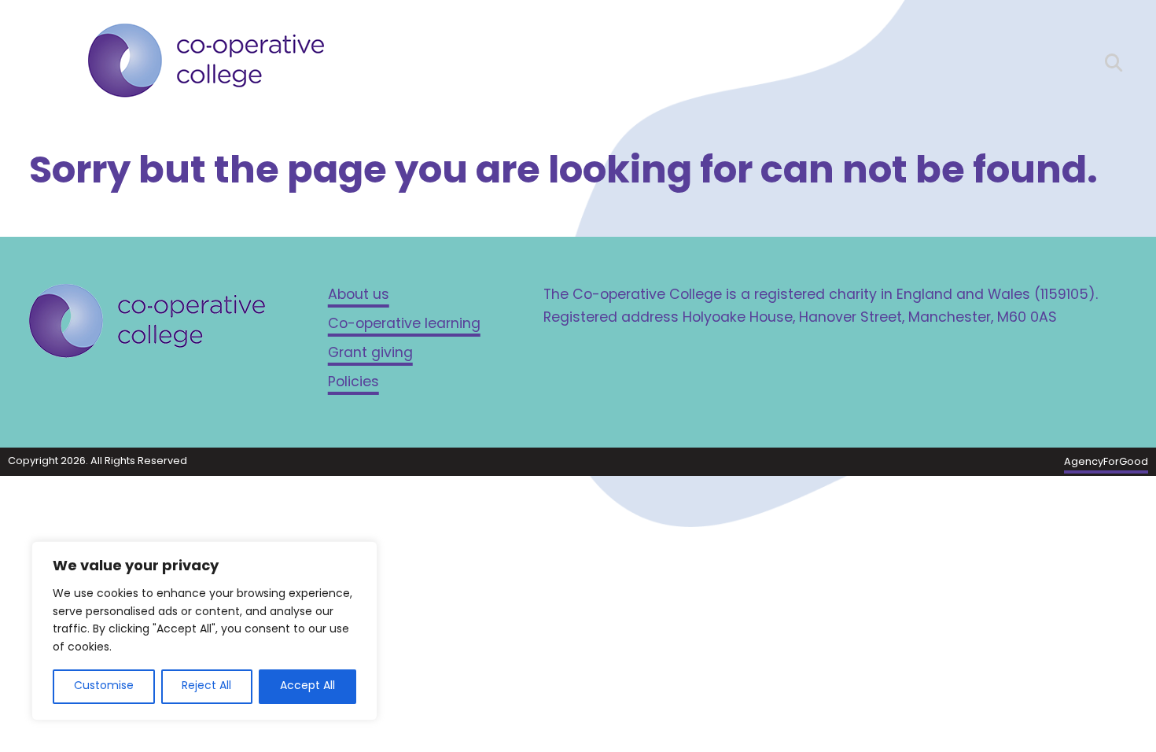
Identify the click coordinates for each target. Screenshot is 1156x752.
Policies (353, 382)
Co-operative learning (404, 324)
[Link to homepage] (206, 64)
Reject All (206, 686)
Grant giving (370, 353)
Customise (104, 686)
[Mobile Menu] (42, 59)
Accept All (307, 686)
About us (358, 295)
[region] (204, 631)
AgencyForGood (1106, 462)
